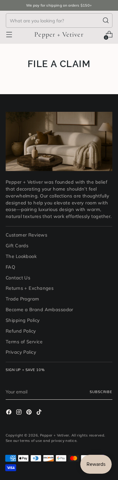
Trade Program (22, 299)
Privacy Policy (21, 352)
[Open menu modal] (9, 34)
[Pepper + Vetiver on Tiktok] (39, 413)
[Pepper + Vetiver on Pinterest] (29, 413)
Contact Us (18, 278)
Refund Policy (21, 331)
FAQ (10, 267)
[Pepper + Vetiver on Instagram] (19, 413)
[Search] (106, 20)
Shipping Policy (23, 320)
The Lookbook (21, 256)
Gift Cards (17, 246)
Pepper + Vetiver (54, 435)
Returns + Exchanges (29, 288)
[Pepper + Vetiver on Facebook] (9, 413)
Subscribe (101, 392)
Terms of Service (24, 342)
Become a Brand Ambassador (39, 309)
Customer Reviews (26, 235)
